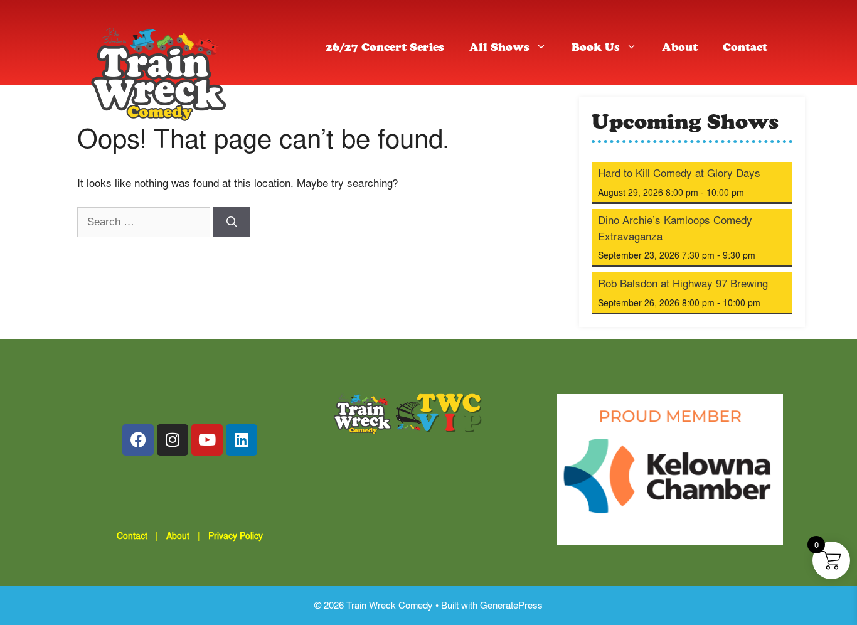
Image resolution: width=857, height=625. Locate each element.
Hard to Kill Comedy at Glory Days (679, 173)
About (680, 48)
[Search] (231, 222)
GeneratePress (511, 605)
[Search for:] (145, 221)
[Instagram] (172, 440)
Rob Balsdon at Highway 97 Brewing (683, 283)
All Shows (499, 48)
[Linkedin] (241, 440)
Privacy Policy (235, 536)
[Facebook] (138, 440)
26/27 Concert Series (385, 48)
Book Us (596, 48)
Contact (745, 48)
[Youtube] (207, 440)
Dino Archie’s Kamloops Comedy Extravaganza (675, 228)
